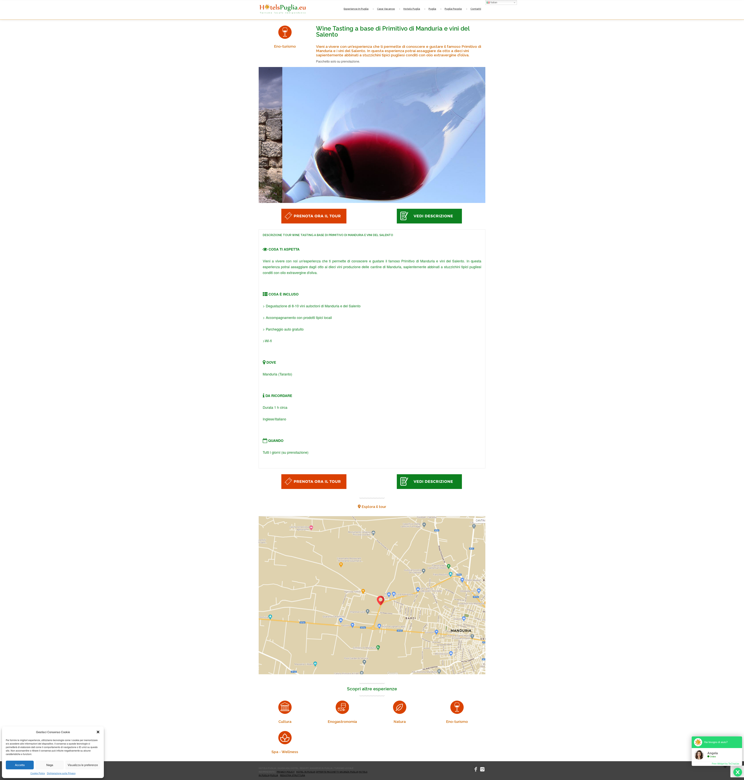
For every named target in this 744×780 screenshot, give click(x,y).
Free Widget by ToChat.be (725, 763)
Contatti (475, 8)
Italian (493, 2)
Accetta (20, 765)
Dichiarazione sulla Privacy (61, 773)
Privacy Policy (285, 771)
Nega (49, 765)
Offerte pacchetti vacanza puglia (337, 771)
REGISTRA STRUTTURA (292, 775)
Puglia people (453, 8)
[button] (98, 732)
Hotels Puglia (411, 8)
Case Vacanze (386, 8)
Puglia (432, 8)
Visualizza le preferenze (83, 765)
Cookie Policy (37, 773)
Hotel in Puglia (305, 771)
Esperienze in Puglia (356, 8)
